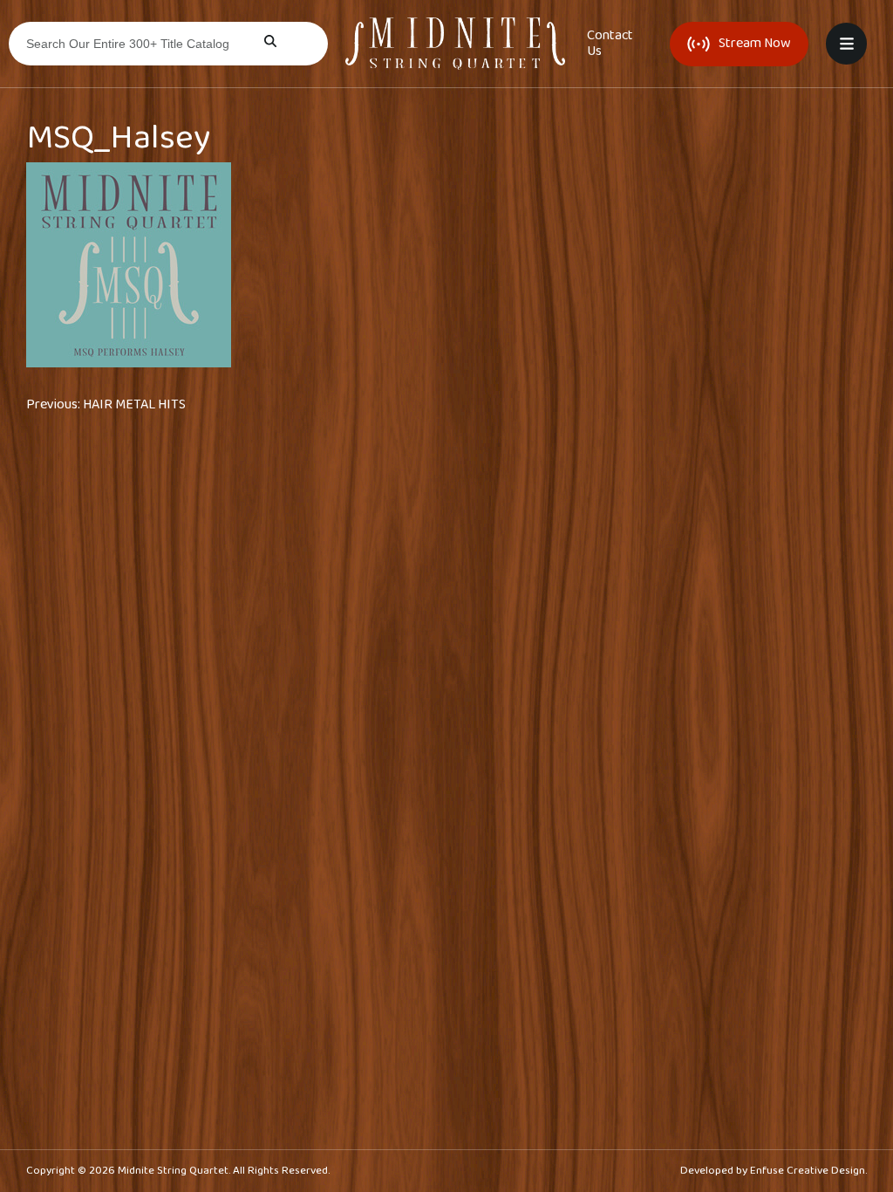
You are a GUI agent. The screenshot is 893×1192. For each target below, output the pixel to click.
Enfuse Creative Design (807, 1170)
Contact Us (610, 43)
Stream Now (755, 43)
